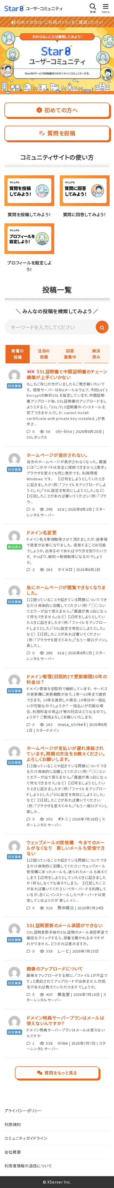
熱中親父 (66, 907)
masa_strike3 (72, 724)
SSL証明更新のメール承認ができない (65, 925)
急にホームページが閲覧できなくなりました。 (66, 590)
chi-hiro (64, 431)
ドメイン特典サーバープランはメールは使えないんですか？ (66, 1020)
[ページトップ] (102, 1176)
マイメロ (65, 569)
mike (63, 1043)
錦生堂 (64, 994)
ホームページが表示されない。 (57, 455)
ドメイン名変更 (41, 532)
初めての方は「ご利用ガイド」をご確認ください (59, 22)
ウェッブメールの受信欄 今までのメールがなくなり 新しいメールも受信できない (66, 848)
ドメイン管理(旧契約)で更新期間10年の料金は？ (67, 679)
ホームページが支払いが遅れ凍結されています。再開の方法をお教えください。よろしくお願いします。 (66, 753)
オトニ (63, 819)
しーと (63, 951)
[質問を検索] (102, 327)
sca (61, 509)
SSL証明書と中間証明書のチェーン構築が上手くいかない (67, 374)
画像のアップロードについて (55, 968)
